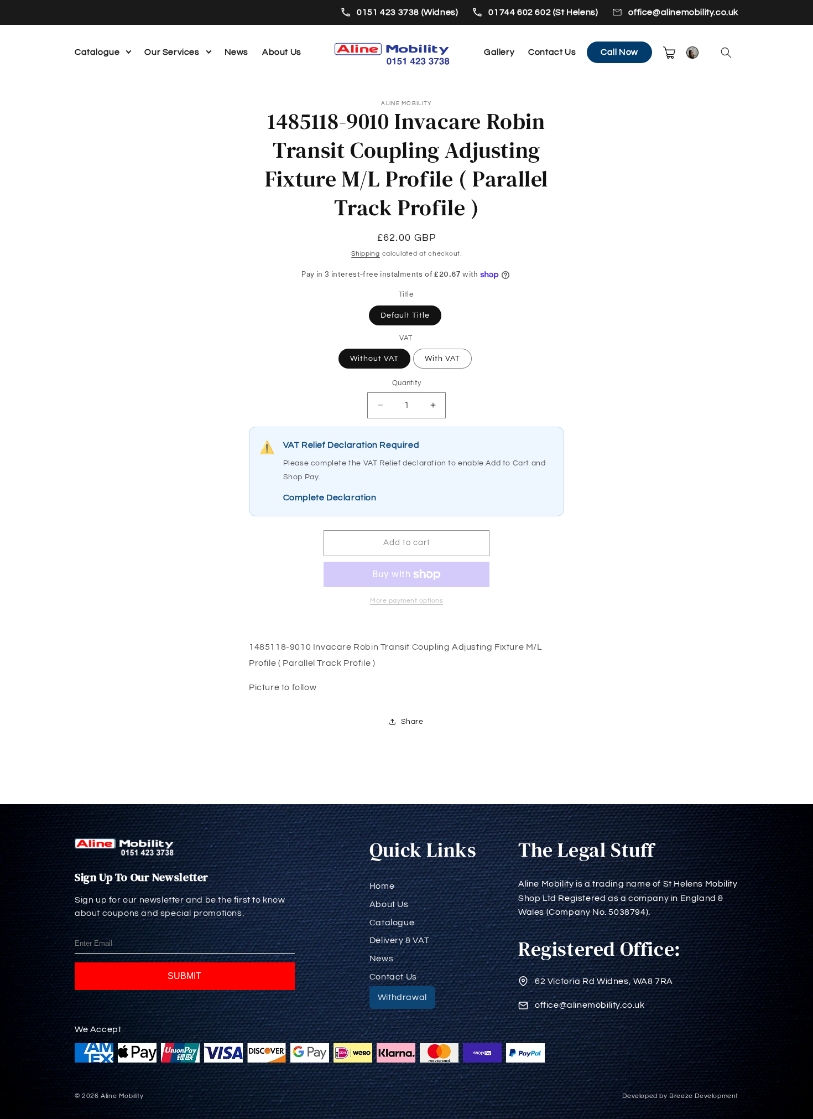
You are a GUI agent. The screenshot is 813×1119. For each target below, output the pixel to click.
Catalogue (97, 52)
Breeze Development (703, 1096)
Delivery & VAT (399, 940)
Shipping (365, 253)
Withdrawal (402, 997)
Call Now (619, 52)
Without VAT (374, 358)
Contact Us (552, 52)
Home (381, 886)
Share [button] (412, 722)
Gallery (499, 52)
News (236, 52)
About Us (281, 52)
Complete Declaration (330, 497)
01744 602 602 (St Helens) (543, 12)
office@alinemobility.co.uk (683, 12)
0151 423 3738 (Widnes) (407, 12)
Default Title (405, 315)
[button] (726, 52)
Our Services (171, 52)
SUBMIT (184, 976)
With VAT (442, 358)
